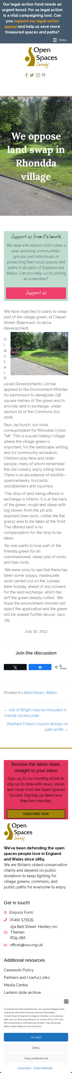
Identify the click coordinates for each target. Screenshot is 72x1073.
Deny (36, 1048)
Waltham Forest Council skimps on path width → (37, 727)
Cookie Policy (24, 1067)
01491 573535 (21, 919)
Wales (51, 692)
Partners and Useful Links (27, 977)
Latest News (33, 692)
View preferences (36, 1058)
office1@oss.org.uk (26, 945)
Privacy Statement (42, 1067)
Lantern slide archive (22, 992)
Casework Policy (19, 970)
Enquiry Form (21, 912)
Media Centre (16, 985)
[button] (66, 1001)
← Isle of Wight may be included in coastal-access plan (35, 713)
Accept (36, 1037)
